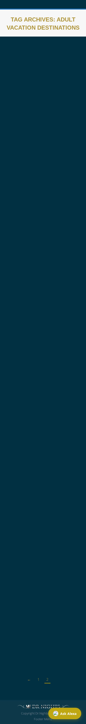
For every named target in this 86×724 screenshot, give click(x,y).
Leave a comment (43, 141)
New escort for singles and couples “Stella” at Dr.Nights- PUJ (41, 119)
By (45, 135)
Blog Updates (20, 341)
